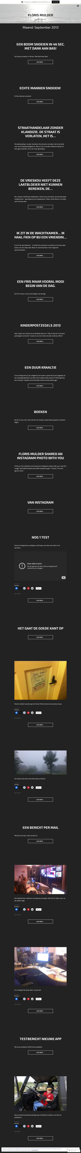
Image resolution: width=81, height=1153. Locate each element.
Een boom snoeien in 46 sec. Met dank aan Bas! (40, 46)
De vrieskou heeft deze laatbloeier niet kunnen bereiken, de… (40, 184)
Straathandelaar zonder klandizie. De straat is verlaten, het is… (40, 132)
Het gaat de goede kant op (40, 628)
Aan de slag (55, 2)
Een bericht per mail (41, 827)
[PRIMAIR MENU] (78, 6)
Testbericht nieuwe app (40, 1039)
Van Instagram (40, 502)
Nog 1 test (40, 537)
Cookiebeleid (35, 1150)
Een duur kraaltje (40, 367)
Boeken (40, 412)
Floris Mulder (40, 15)
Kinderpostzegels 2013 (40, 325)
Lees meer (35, 62)
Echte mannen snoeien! (40, 88)
